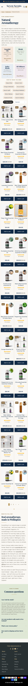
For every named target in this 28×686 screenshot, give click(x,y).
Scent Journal (17, 654)
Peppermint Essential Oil (21, 317)
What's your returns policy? (9, 626)
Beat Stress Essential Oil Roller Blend (7, 317)
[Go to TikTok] (17, 649)
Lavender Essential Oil (7, 186)
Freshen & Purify (8, 97)
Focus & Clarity (20, 86)
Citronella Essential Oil (20, 383)
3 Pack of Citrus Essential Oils (21, 350)
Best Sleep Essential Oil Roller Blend (21, 186)
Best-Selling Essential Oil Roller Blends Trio (7, 451)
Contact (4, 656)
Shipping (16, 661)
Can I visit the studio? (7, 600)
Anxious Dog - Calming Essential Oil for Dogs (21, 416)
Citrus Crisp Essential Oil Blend (20, 218)
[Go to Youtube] (15, 649)
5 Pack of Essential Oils (7, 120)
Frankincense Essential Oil (7, 284)
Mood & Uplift (7, 90)
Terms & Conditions (19, 669)
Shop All (4, 671)
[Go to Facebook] (10, 649)
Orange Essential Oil (7, 349)
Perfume (4, 661)
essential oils (19, 547)
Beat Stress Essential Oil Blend (7, 153)
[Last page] (19, 504)
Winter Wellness (8, 94)
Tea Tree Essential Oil (20, 450)
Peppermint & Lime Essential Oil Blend (7, 383)
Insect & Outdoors (19, 97)
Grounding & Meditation (18, 90)
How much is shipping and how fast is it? (12, 631)
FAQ (15, 656)
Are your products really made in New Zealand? (12, 620)
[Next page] (16, 504)
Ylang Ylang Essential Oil (7, 218)
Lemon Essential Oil (7, 484)
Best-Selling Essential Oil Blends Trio (7, 416)
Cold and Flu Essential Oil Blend (20, 153)
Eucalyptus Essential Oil (7, 251)
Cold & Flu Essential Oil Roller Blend (21, 484)
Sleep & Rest (9, 83)
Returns (16, 664)
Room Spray (5, 669)
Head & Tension (19, 94)
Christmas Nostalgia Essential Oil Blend (21, 251)
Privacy (16, 666)
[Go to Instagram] (13, 649)
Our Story (4, 654)
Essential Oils (5, 664)
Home (2, 11)
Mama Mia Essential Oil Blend (21, 284)
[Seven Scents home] (14, 8)
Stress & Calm (18, 83)
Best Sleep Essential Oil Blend (21, 120)
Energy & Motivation (9, 86)
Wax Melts (4, 666)
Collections (8, 11)
